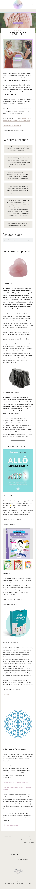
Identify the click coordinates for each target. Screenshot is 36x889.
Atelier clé (18, 30)
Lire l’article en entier (11, 825)
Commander (6, 695)
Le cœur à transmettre (9, 838)
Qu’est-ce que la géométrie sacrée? (16, 782)
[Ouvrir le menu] (32, 4)
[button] (18, 543)
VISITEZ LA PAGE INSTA (18, 859)
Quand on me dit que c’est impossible (27, 839)
